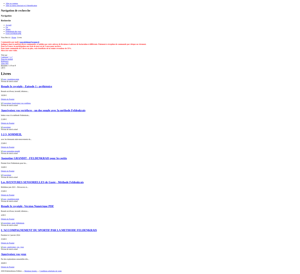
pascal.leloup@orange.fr (29, 42)
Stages (8, 29)
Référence (4, 61)
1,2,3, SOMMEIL (11, 134)
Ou (7, 27)
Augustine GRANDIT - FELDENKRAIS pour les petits (34, 158)
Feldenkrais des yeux (13, 31)
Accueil (8, 25)
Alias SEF (5, 63)
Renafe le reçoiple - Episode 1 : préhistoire (26, 86)
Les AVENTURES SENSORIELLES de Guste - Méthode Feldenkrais (42, 182)
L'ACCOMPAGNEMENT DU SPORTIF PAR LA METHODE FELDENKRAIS (49, 230)
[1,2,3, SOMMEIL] (6, 127)
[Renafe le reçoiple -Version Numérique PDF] (10, 199)
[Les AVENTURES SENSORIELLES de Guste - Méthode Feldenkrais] (6, 175)
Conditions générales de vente (50, 271)
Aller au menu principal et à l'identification (21, 6)
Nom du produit (7, 59)
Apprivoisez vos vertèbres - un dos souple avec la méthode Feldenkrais (43, 110)
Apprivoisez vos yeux (13, 254)
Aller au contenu (12, 3)
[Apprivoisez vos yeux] (12, 247)
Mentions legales (30, 271)
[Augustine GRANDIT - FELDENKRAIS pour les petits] (10, 151)
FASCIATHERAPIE (13, 34)
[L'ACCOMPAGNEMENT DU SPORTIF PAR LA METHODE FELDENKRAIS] (12, 223)
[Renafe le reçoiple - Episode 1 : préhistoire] (10, 79)
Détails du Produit (7, 99)
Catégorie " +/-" (7, 57)
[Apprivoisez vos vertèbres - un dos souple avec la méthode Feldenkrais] (16, 103)
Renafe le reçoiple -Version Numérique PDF (27, 206)
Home (14, 37)
